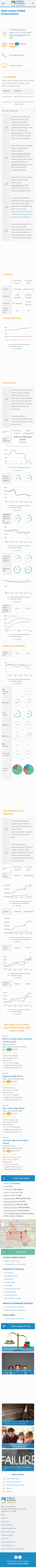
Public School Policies (13, 1482)
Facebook (20, 1557)
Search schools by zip (12, 1261)
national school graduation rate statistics (21, 216)
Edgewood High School (13, 1076)
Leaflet (24, 1247)
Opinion (9, 1488)
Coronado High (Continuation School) (15, 1142)
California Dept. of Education (15, 1319)
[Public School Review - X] (16, 1557)
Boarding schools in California (15, 1310)
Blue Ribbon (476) (11, 1276)
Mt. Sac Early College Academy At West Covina (17, 1040)
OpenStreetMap (32, 1247)
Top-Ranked (9, 1273)
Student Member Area (8, 1528)
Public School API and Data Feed (12, 1549)
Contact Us (5, 1539)
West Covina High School (13, 1108)
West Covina (14, 32)
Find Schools (5, 1521)
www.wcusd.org (16, 65)
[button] (11, 1233)
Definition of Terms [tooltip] (6, 432)
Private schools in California (14, 1307)
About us (4, 1518)
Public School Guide (8, 1532)
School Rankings (6, 1525)
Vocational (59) (10, 1292)
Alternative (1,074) (11, 1295)
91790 (24, 32)
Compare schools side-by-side (15, 1264)
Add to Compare (10, 1053)
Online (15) (8, 1285)
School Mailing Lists (8, 1545)
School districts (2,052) (13, 1298)
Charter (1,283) (10, 1282)
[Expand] (2, 1229)
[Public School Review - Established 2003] (18, 3)
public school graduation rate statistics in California (21, 212)
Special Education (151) (12, 1289)
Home (3, 1515)
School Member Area (8, 1542)
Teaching (9, 1491)
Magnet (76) (9, 1279)
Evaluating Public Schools (15, 1485)
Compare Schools (7, 1535)
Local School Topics (13, 1478)
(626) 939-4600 (18, 55)
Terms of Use (12, 1563)
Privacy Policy (23, 1563)
